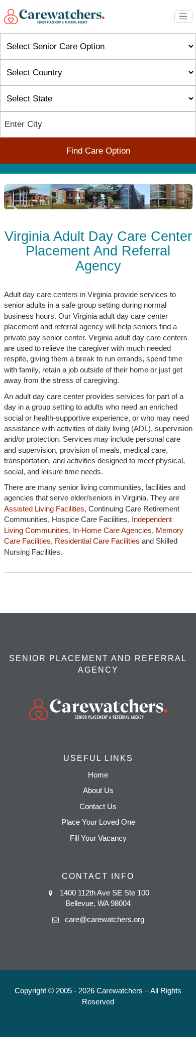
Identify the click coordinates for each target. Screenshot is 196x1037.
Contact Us (98, 806)
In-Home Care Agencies (112, 530)
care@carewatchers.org (104, 919)
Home (98, 774)
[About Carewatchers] (54, 16)
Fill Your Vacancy (98, 838)
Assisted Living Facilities (44, 508)
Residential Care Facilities (97, 541)
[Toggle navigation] (183, 16)
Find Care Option (98, 151)
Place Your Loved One (98, 822)
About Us (98, 790)
